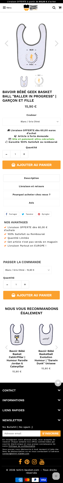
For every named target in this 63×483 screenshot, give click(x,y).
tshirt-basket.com (27, 469)
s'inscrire (50, 433)
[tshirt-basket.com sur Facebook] (21, 463)
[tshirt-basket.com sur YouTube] (42, 463)
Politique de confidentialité (22, 446)
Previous (6, 42)
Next (57, 42)
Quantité (31, 147)
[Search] (54, 7)
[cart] (60, 7)
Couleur (31, 115)
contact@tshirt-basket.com (15, 454)
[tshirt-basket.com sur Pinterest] (27, 463)
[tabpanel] (24, 80)
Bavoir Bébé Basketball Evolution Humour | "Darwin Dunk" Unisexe (46, 357)
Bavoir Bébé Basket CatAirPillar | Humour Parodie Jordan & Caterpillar (17, 358)
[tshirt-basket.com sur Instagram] (35, 463)
